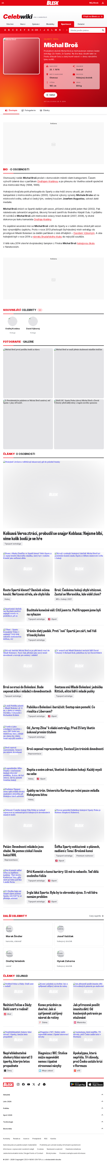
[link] (18, 1084)
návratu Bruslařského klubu (47, 236)
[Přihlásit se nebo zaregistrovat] (102, 3)
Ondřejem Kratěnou (47, 181)
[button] (78, 1084)
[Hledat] (103, 30)
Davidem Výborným (84, 233)
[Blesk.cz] (53, 3)
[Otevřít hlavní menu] (3, 3)
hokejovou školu (86, 243)
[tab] (10, 24)
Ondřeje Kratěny (42, 219)
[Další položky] (67, 30)
